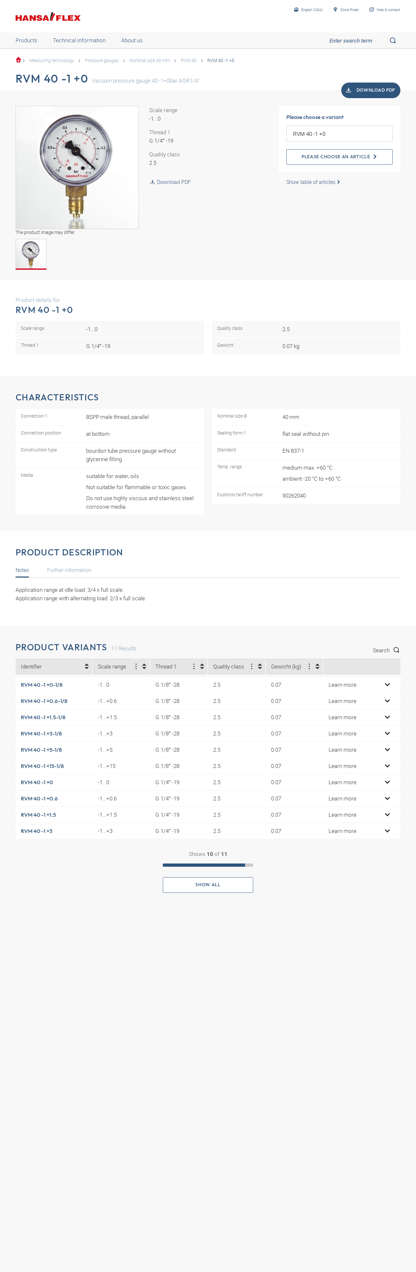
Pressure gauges (102, 60)
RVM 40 (189, 60)
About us (132, 40)
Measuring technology (51, 60)
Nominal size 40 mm (149, 60)
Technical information (79, 40)
